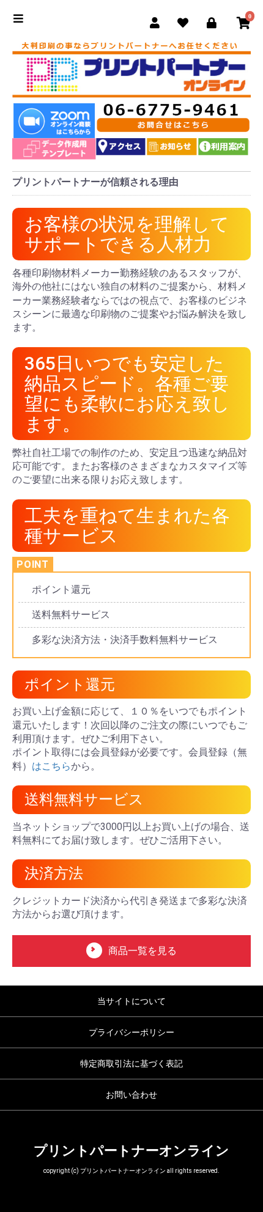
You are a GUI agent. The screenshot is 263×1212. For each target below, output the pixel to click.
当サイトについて (131, 1001)
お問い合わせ (131, 1095)
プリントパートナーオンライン (131, 1150)
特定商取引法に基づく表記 (131, 1063)
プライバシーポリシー (131, 1032)
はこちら (51, 766)
